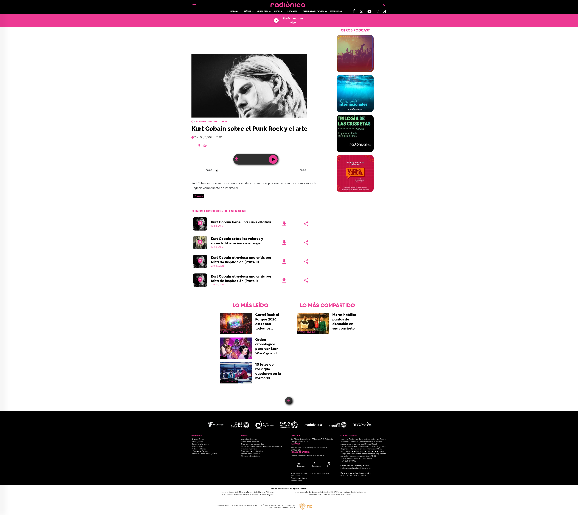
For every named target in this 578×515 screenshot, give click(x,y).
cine (224, 357)
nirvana (199, 196)
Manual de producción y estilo (204, 454)
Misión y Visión (197, 442)
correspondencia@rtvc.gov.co (371, 446)
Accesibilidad (297, 481)
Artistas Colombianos (308, 332)
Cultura (278, 11)
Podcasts (292, 11)
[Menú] (194, 5)
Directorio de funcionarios (252, 451)
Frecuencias (336, 11)
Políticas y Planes (198, 449)
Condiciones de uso (299, 478)
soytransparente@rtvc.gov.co (353, 475)
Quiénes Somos (197, 439)
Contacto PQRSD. (374, 449)
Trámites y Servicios (249, 449)
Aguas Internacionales (355, 113)
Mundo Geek (262, 11)
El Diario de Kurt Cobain (211, 122)
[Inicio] (287, 3)
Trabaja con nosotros (250, 442)
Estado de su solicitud (250, 454)
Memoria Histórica (230, 382)
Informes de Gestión (199, 451)
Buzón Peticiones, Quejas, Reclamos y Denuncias (261, 446)
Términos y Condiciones (251, 456)
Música (247, 11)
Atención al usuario (249, 439)
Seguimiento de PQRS (366, 456)
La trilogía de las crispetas (355, 153)
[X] (198, 145)
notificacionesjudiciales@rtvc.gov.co (355, 468)
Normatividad (197, 446)
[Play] (200, 224)
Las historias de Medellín (355, 73)
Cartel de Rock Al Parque (233, 332)
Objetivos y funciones (200, 444)
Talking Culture (355, 193)
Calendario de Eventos (313, 11)
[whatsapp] (205, 145)
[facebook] (192, 145)
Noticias (234, 11)
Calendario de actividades (252, 444)
